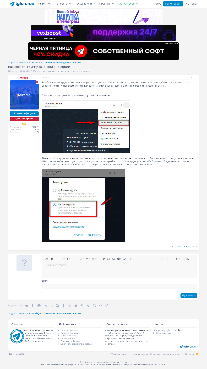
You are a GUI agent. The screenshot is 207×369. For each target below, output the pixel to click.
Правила (104, 3)
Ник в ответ (191, 246)
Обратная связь (164, 333)
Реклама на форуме (71, 341)
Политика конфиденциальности (166, 354)
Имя (44, 280)
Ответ (178, 246)
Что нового (60, 3)
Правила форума (69, 333)
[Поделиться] (192, 77)
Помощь (189, 354)
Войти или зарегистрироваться (77, 344)
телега (75, 71)
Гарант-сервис (68, 338)
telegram (41, 71)
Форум (42, 3)
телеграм (85, 71)
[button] (49, 4)
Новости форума (69, 330)
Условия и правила (138, 354)
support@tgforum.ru (166, 330)
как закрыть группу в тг (59, 71)
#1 (196, 77)
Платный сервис (128, 3)
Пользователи (83, 3)
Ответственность (69, 335)
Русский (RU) (18, 354)
